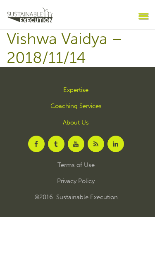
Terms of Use (76, 165)
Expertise (75, 90)
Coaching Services (76, 106)
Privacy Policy (76, 181)
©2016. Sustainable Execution (76, 197)
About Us (76, 123)
